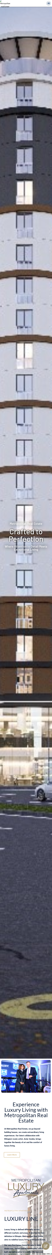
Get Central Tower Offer (29, 1246)
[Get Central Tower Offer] (45, 1246)
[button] (48, 3)
